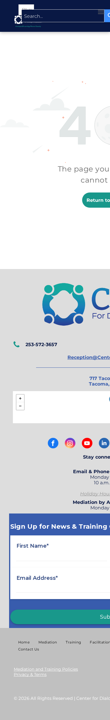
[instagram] (70, 444)
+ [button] (20, 398)
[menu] (101, 12)
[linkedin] (104, 444)
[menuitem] (24, 642)
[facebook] (53, 444)
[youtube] (87, 444)
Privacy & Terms (30, 674)
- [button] (20, 406)
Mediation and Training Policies (46, 669)
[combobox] (62, 15)
